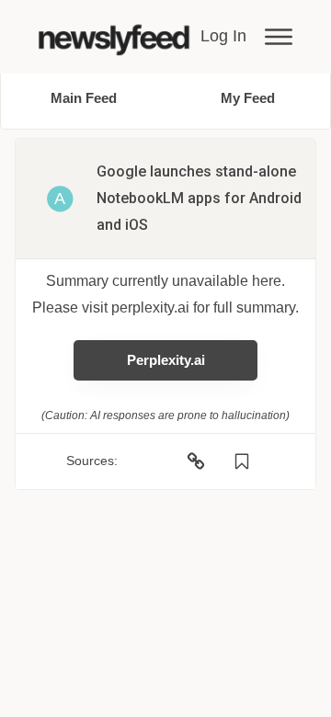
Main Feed (84, 98)
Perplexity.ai (166, 360)
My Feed (248, 98)
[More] (279, 37)
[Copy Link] (196, 461)
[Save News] (242, 461)
